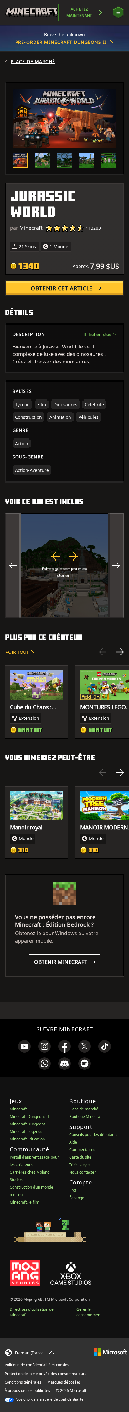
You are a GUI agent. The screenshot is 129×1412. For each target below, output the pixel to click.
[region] (64, 565)
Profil (73, 1190)
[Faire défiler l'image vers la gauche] (13, 565)
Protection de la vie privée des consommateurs (45, 1373)
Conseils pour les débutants (93, 1134)
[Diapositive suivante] (120, 652)
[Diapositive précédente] (102, 652)
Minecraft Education (27, 1139)
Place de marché (33, 61)
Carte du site (80, 1157)
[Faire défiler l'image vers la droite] (116, 565)
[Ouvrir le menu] (118, 12)
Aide (73, 1142)
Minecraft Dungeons (27, 1124)
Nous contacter (82, 1172)
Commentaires (82, 1149)
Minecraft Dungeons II (29, 1116)
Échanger (77, 1197)
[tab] (20, 160)
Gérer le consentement (88, 1312)
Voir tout (17, 652)
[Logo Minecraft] (31, 12)
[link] (24, 1046)
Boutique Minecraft (86, 1116)
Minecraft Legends (26, 1131)
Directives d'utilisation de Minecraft (32, 1312)
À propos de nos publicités (27, 1390)
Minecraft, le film (24, 1202)
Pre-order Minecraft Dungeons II (61, 42)
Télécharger (79, 1164)
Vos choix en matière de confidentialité (49, 1399)
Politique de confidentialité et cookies (37, 1365)
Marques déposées (64, 1382)
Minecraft (31, 227)
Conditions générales (23, 1382)
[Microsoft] (110, 1352)
